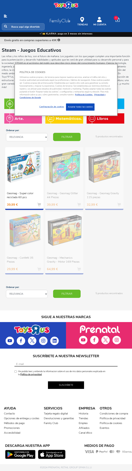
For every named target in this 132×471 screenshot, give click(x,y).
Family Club (51, 423)
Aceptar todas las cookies (80, 107)
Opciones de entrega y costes (21, 418)
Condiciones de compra (114, 413)
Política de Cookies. (84, 94)
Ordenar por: (12, 130)
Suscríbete (66, 385)
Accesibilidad (12, 433)
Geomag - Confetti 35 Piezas (20, 260)
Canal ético (85, 433)
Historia (83, 413)
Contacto (9, 413)
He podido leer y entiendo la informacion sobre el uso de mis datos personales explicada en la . (61, 373)
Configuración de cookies (51, 106)
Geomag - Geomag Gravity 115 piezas (103, 195)
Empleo (83, 423)
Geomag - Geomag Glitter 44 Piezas (62, 195)
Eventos (104, 428)
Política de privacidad (31, 374)
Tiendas (83, 418)
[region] (66, 90)
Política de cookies (111, 423)
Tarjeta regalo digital (56, 413)
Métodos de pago (14, 423)
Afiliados (84, 428)
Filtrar (67, 137)
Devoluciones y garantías (59, 418)
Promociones (12, 428)
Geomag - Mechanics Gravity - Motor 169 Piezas (63, 260)
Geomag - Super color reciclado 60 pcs (20, 195)
